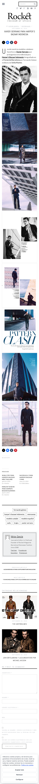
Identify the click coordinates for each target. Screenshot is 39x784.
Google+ (14, 553)
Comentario (7, 673)
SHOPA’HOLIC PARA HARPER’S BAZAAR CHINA (26, 477)
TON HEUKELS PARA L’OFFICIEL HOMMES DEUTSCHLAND (19, 578)
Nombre (5, 697)
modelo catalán (12, 518)
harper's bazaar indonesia (14, 514)
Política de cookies (27, 765)
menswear (31, 514)
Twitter (14, 550)
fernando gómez (20, 510)
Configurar (19, 779)
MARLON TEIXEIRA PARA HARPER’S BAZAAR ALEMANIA (8, 489)
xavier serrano (27, 523)
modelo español (27, 518)
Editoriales (26, 26)
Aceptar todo (19, 770)
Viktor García (13, 26)
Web (3, 717)
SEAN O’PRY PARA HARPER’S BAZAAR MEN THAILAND (8, 477)
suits (9, 523)
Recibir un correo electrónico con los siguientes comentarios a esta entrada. (17, 741)
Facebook (23, 550)
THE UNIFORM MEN (19, 624)
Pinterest (23, 553)
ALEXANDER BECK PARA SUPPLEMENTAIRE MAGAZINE (20, 568)
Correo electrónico (10, 707)
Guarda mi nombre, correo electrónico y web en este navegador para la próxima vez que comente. (19, 732)
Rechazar (19, 775)
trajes (16, 523)
